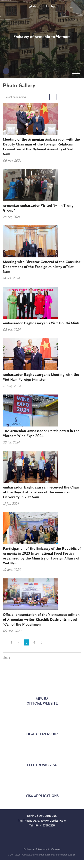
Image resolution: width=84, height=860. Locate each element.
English (31, 6)
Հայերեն (52, 6)
